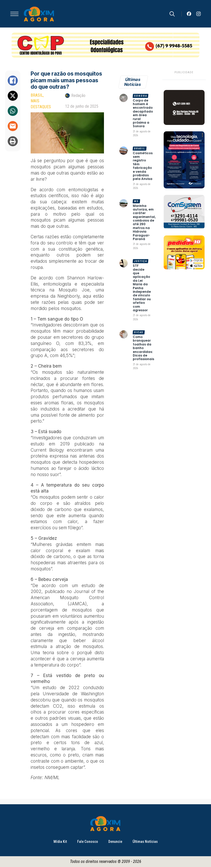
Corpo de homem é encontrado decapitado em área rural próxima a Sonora (143, 113)
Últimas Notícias (145, 841)
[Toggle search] (172, 14)
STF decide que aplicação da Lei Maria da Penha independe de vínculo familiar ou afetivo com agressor (142, 288)
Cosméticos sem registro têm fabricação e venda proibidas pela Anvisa (143, 166)
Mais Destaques (41, 103)
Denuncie (115, 841)
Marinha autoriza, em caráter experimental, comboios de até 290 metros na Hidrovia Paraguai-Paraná (144, 222)
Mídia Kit (60, 841)
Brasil (37, 95)
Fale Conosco (87, 841)
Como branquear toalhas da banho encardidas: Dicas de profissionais (143, 348)
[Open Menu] (14, 14)
